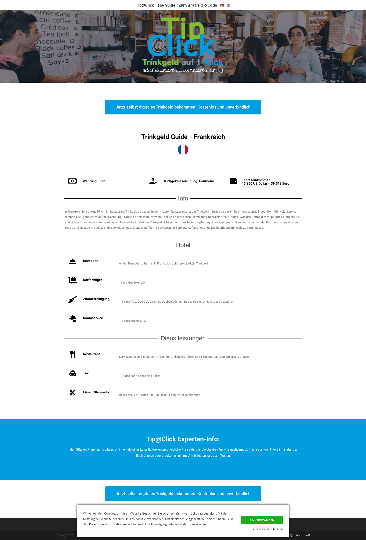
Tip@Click (145, 5)
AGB (298, 535)
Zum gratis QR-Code (198, 5)
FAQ (307, 535)
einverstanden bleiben (268, 529)
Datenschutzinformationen (107, 524)
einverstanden (262, 520)
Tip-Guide (166, 5)
